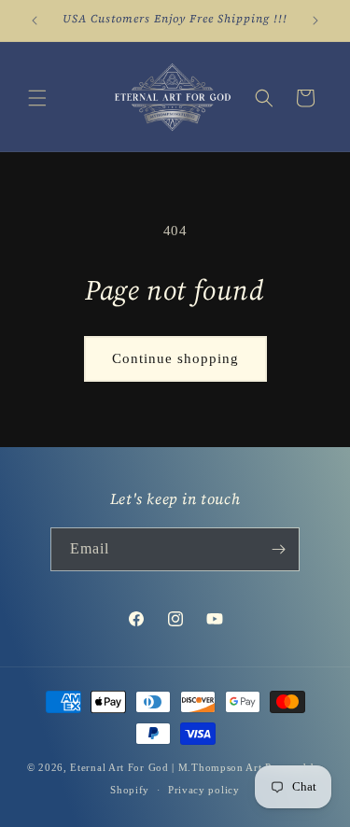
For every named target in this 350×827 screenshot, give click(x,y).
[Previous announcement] (34, 20)
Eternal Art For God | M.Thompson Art (165, 767)
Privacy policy (204, 789)
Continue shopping (175, 358)
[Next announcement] (315, 20)
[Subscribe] (278, 549)
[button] (37, 98)
